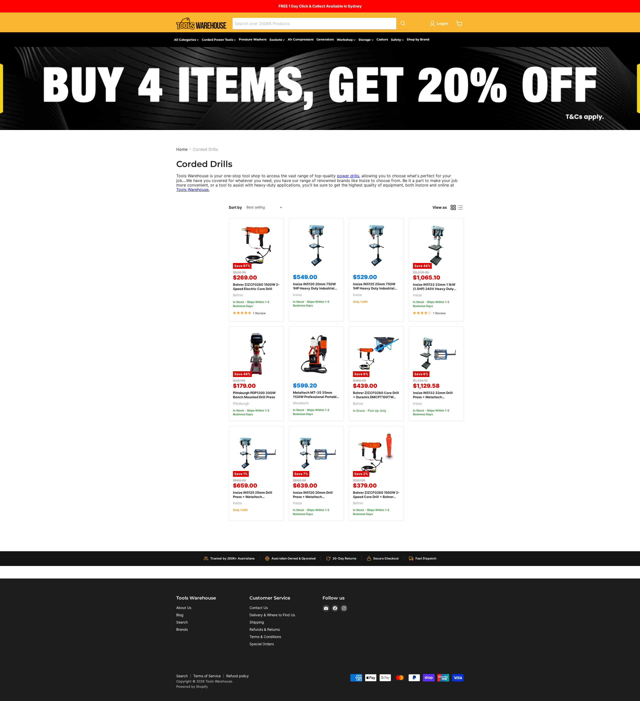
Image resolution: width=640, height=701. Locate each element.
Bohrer (238, 295)
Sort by (235, 207)
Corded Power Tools (218, 40)
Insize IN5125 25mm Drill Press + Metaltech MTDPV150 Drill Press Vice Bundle (254, 498)
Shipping (257, 622)
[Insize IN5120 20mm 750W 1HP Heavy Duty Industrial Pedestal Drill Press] (316, 245)
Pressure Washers (252, 39)
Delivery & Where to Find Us (272, 615)
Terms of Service (207, 676)
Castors (382, 39)
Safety (396, 40)
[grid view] (453, 207)
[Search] (403, 23)
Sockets (276, 40)
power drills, (348, 175)
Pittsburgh (241, 404)
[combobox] (314, 23)
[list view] (460, 207)
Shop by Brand (418, 39)
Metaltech (301, 403)
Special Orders (262, 644)
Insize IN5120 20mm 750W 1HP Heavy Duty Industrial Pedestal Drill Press (314, 288)
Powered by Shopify (192, 686)
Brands (182, 629)
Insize (297, 295)
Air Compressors (301, 39)
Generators (325, 39)
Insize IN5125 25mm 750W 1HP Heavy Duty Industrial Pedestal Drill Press (374, 288)
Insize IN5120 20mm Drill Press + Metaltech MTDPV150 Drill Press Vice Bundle (314, 498)
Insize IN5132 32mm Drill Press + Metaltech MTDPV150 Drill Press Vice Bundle (434, 399)
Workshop (345, 40)
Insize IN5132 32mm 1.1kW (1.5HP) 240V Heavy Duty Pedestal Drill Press (434, 288)
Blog (180, 615)
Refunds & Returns (265, 629)
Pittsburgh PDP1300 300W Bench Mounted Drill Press (254, 395)
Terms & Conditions (265, 636)
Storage (365, 40)
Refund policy (237, 676)
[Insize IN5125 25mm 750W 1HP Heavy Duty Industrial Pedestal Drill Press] (376, 245)
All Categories (185, 40)
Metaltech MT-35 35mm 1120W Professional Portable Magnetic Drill (315, 396)
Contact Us (259, 608)
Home (182, 149)
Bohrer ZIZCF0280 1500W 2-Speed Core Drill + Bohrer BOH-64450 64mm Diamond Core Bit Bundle (376, 498)
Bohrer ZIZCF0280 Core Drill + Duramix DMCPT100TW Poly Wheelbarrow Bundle (376, 397)
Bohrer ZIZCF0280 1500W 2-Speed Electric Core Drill (256, 286)
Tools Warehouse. (193, 189)
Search (182, 622)
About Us (183, 608)
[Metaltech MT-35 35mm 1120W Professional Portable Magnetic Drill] (316, 353)
